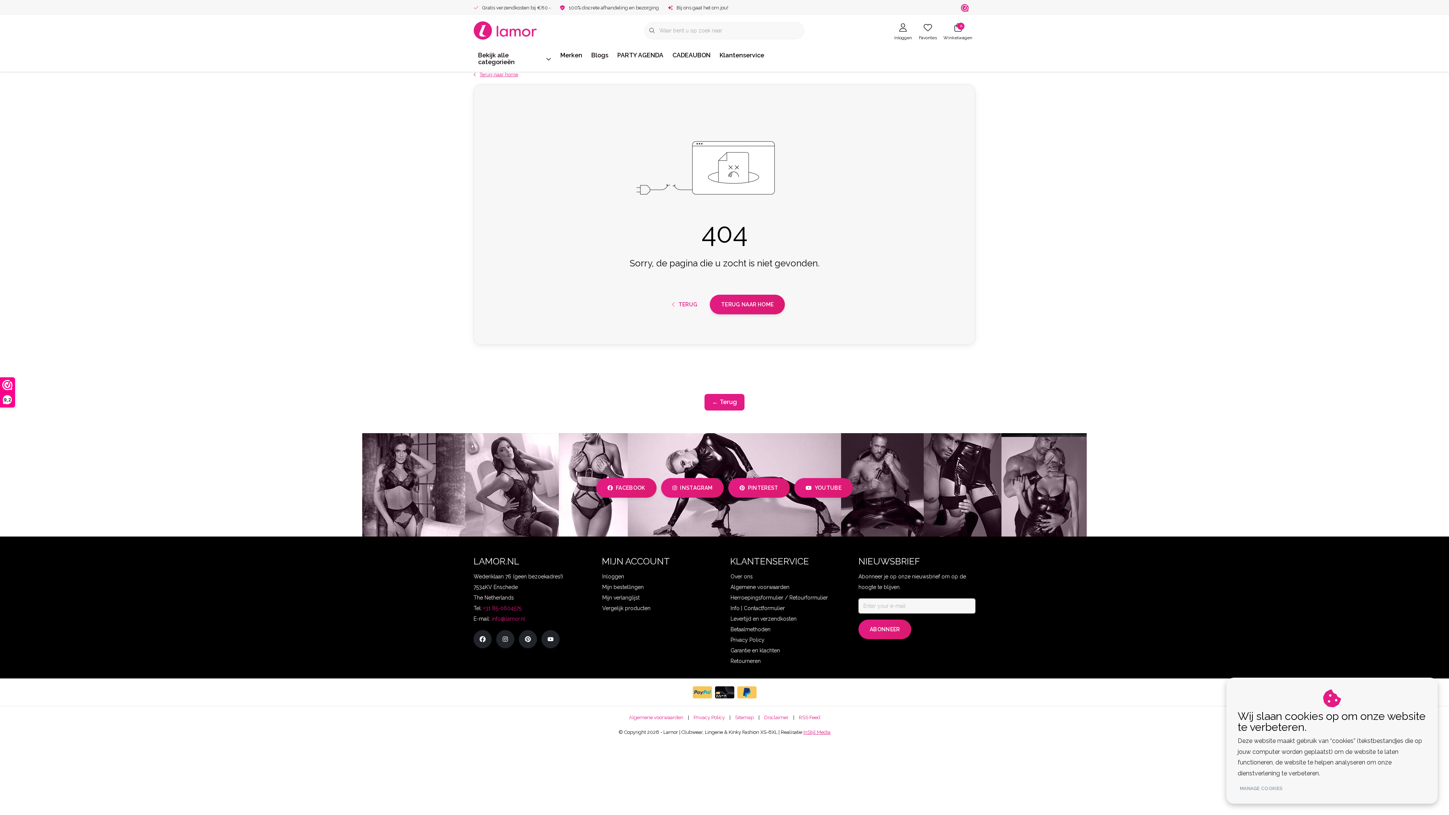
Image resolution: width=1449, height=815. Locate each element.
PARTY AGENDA (640, 55)
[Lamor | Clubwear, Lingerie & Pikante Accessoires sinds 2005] (505, 30)
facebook (630, 488)
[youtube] (550, 639)
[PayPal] (702, 692)
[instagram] (505, 639)
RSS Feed (809, 717)
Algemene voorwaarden (656, 717)
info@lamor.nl (508, 619)
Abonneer (885, 629)
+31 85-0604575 (502, 608)
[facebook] (483, 639)
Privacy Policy (709, 717)
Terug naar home (747, 304)
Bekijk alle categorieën (496, 59)
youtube (828, 488)
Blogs (599, 55)
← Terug (724, 402)
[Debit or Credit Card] (724, 692)
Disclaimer (776, 717)
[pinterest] (528, 639)
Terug (687, 304)
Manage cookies (1261, 788)
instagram (696, 488)
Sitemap (744, 717)
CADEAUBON (691, 55)
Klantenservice (742, 55)
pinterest (763, 488)
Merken (571, 55)
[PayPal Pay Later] (747, 692)
